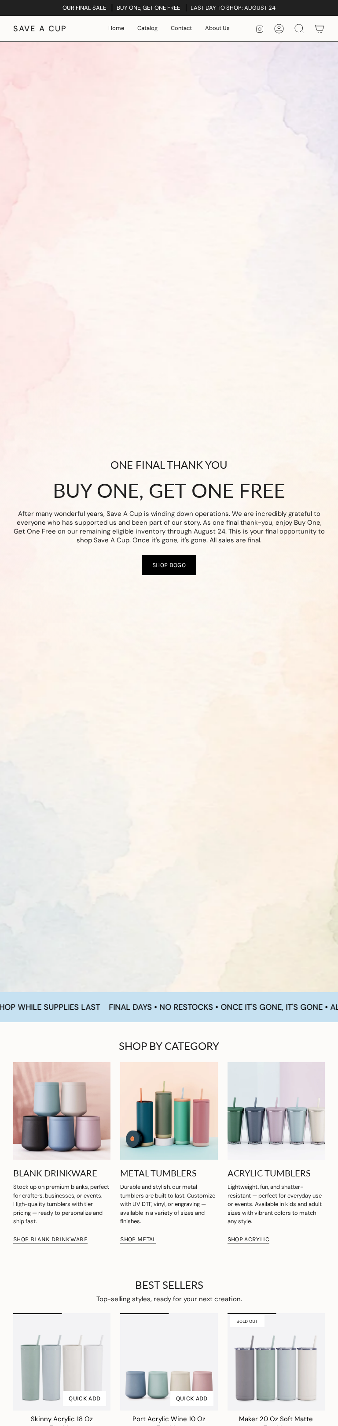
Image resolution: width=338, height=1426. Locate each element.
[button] (147, 29)
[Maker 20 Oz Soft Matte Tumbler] (276, 1362)
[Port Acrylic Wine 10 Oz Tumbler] (168, 1362)
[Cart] (319, 28)
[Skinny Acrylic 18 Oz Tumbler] (61, 1362)
